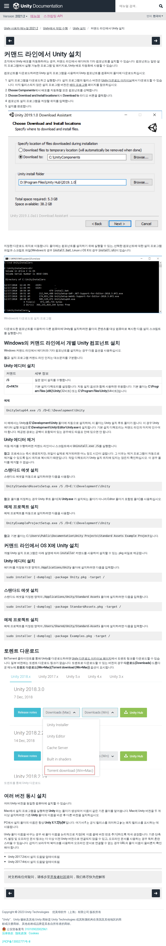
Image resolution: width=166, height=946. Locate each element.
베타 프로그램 (78, 84)
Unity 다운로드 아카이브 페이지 (91, 658)
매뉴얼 (35, 16)
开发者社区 (58, 877)
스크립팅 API (53, 16)
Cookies (34, 933)
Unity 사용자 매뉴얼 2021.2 (21, 28)
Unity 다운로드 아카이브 (116, 80)
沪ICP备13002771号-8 (16, 941)
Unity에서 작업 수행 (55, 28)
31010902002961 (36, 929)
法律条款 (7, 933)
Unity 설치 (79, 28)
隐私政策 (21, 933)
